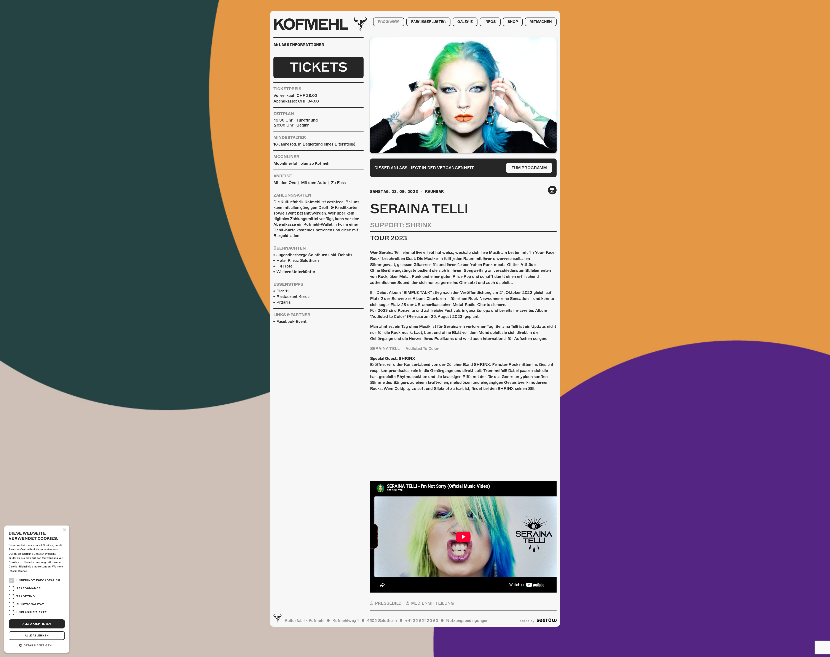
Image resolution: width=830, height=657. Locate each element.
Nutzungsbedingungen (467, 620)
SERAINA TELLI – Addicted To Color (404, 348)
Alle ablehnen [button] (37, 635)
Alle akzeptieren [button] (36, 623)
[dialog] (36, 589)
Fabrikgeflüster (428, 22)
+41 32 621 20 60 (421, 620)
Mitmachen (541, 22)
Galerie (465, 22)
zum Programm (529, 167)
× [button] (64, 530)
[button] (37, 645)
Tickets (318, 67)
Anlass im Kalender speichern (552, 190)
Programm (388, 22)
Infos (490, 22)
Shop (513, 22)
